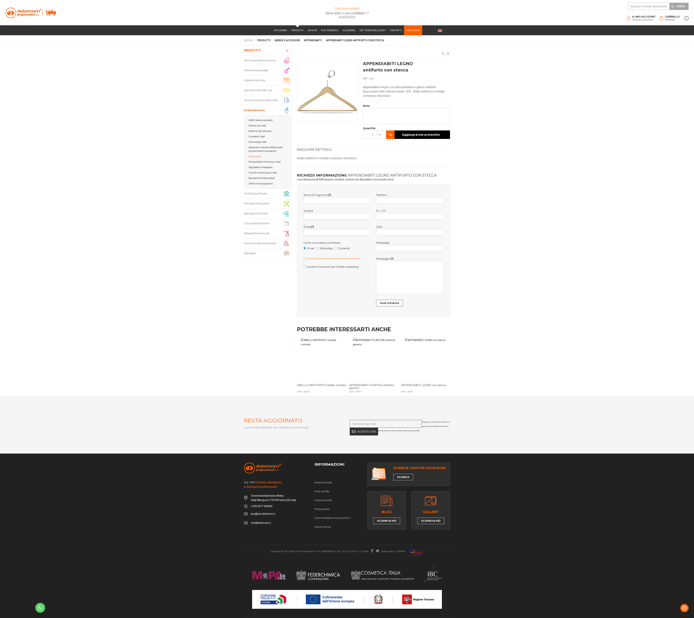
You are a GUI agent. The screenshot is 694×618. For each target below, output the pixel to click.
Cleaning (349, 30)
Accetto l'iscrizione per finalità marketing (332, 266)
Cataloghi (413, 30)
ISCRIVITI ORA (366, 431)
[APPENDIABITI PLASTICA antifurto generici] (375, 360)
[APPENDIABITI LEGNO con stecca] (443, 53)
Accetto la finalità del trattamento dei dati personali (333, 258)
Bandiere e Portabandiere (262, 178)
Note (366, 105)
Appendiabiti (255, 156)
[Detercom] (30, 13)
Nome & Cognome (317, 195)
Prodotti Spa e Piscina (255, 193)
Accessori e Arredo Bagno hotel (260, 100)
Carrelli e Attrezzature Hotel (263, 172)
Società (308, 211)
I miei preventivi (323, 500)
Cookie (364, 551)
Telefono (381, 195)
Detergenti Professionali (256, 233)
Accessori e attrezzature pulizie (260, 243)
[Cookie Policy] (684, 608)
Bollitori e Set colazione (260, 131)
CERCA (680, 6)
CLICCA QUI (347, 17)
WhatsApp (326, 248)
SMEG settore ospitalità (261, 120)
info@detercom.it (261, 522)
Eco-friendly (330, 30)
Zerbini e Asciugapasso (261, 183)
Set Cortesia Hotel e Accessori (260, 60)
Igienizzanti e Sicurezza (256, 213)
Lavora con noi (322, 526)
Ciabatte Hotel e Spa (254, 80)
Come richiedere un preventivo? (332, 518)
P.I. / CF (381, 211)
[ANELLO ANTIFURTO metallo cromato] (323, 360)
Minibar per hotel (257, 125)
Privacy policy (322, 509)
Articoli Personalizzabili (256, 70)
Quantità (369, 128)
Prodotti (298, 30)
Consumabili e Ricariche (256, 223)
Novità (312, 30)
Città (379, 226)
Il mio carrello (321, 491)
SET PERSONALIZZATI (373, 30)
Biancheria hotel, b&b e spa (258, 90)
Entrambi (344, 248)
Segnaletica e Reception (261, 167)
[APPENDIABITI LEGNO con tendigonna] (448, 53)
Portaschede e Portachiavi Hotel (265, 161)
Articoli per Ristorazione (256, 203)
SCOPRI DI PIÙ (386, 520)
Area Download (323, 482)
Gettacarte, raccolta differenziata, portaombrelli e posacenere (266, 149)
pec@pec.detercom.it (263, 513)
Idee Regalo (250, 253)
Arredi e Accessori (254, 110)
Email (308, 226)
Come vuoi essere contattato (321, 242)
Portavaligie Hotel (257, 142)
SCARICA (403, 477)
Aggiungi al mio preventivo (421, 134)
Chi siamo (280, 30)
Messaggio (384, 258)
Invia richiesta (389, 303)
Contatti (396, 30)
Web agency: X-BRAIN (393, 551)
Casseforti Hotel (257, 136)
